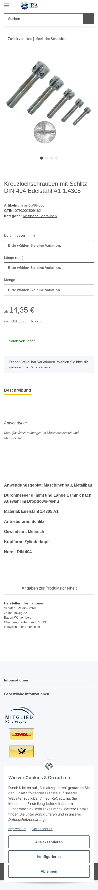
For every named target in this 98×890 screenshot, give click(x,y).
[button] (74, 6)
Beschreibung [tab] (17, 390)
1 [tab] (41, 158)
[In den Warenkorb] (8, 54)
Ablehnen (49, 871)
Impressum (17, 829)
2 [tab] (46, 158)
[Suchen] (88, 18)
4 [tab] (56, 158)
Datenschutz (42, 829)
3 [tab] (51, 158)
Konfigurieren (49, 856)
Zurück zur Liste (20, 39)
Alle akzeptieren (49, 842)
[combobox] (49, 245)
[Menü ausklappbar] (6, 3)
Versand (35, 321)
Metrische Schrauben (40, 216)
